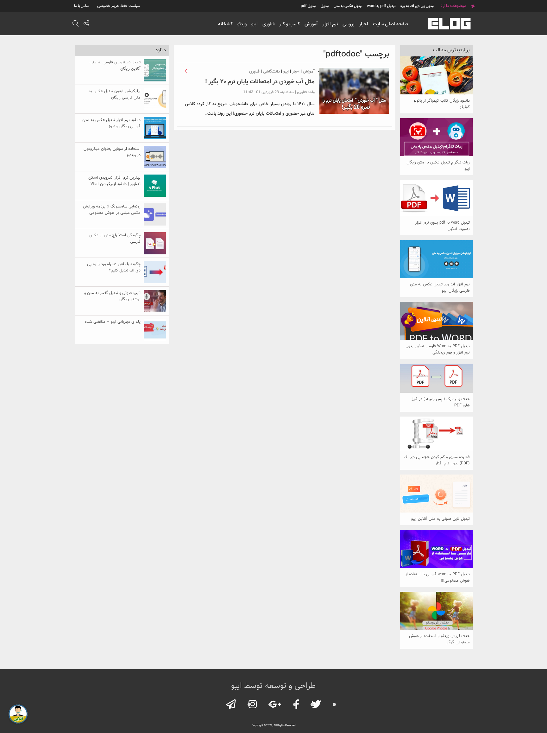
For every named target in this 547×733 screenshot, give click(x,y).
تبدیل (325, 6)
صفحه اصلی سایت (390, 24)
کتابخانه (225, 24)
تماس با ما (81, 6)
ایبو (254, 24)
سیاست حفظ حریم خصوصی (118, 6)
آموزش (311, 24)
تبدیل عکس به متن (348, 6)
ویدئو (242, 24)
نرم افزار (330, 24)
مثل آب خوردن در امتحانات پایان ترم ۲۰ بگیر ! (260, 81)
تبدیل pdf (308, 6)
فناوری (268, 24)
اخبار (363, 24)
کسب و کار (290, 24)
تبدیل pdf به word (381, 6)
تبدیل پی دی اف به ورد (417, 6)
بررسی (348, 24)
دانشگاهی (271, 71)
